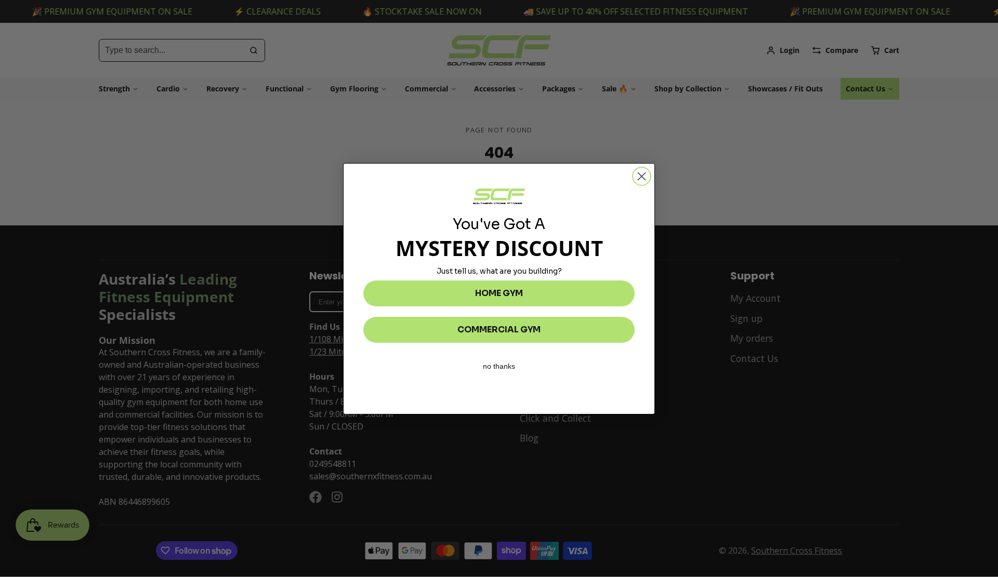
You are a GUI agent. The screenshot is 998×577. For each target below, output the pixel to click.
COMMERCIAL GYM (499, 329)
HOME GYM (499, 293)
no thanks (499, 366)
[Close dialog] (642, 176)
